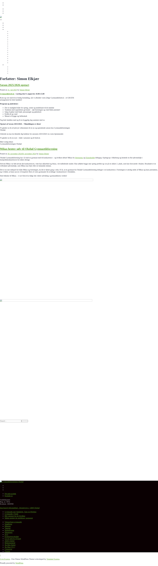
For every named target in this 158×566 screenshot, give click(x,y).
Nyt (6, 25)
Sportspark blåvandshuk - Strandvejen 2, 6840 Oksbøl (20, 508)
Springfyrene (14, 40)
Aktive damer (14, 50)
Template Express (52, 559)
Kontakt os (9, 5)
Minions (12, 36)
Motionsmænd (14, 52)
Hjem (7, 23)
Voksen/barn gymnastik (17, 31)
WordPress (19, 563)
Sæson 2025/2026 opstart (14, 84)
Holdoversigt (9, 29)
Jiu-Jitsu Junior (14, 54)
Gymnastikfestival (7, 94)
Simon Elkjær (25, 90)
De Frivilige (13, 71)
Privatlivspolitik (10, 3)
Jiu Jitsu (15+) (14, 56)
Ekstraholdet (90, 158)
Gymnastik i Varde (11, 514)
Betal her (8, 27)
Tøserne (12, 38)
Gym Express (5, 559)
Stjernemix (13, 42)
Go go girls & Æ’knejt (17, 48)
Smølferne (13, 33)
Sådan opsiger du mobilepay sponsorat (19, 518)
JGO (11, 44)
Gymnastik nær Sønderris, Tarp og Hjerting (20, 512)
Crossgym (13, 58)
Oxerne (12, 61)
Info (6, 65)
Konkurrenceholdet (16, 46)
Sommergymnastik (16, 63)
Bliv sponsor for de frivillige (19, 67)
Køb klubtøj (13, 69)
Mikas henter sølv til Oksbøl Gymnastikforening (28, 148)
